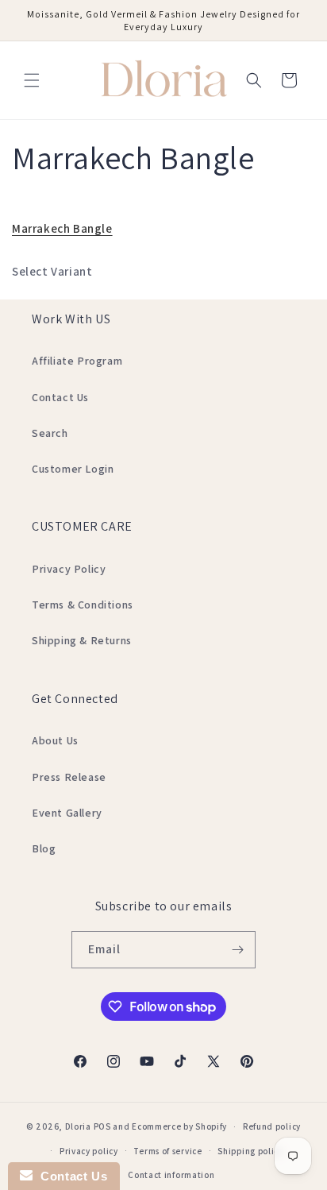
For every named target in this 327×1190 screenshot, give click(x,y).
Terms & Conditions (82, 604)
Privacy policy (89, 1151)
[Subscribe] (237, 949)
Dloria (78, 1126)
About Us (55, 740)
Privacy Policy (69, 569)
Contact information (171, 1174)
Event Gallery (67, 813)
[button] (31, 80)
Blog (44, 848)
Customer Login (72, 469)
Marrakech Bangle (62, 228)
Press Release (69, 777)
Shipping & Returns (82, 640)
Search (50, 433)
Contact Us (60, 397)
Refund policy (272, 1126)
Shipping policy (250, 1151)
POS (102, 1126)
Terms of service (167, 1151)
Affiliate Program (77, 361)
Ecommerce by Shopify (179, 1126)
